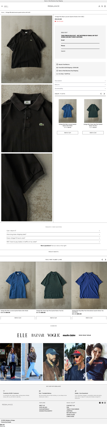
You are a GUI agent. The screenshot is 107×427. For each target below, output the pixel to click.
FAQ (68, 407)
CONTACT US (71, 405)
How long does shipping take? (16, 234)
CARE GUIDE (70, 416)
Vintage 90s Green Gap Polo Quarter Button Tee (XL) (93, 125)
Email (62, 40)
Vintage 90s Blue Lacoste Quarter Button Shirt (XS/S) (67, 125)
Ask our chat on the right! (58, 245)
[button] (102, 6)
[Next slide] (104, 93)
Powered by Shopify (6, 422)
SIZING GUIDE (71, 414)
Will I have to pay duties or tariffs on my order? (22, 242)
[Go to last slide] (101, 93)
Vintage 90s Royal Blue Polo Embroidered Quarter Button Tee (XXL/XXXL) (87, 311)
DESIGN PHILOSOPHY (45, 411)
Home (2, 12)
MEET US (42, 405)
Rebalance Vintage (10, 420)
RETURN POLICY (71, 412)
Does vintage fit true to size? (16, 238)
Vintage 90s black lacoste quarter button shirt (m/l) (18, 12)
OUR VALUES (43, 407)
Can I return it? (11, 230)
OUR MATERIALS (44, 409)
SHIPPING (69, 411)
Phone (63, 45)
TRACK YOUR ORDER (73, 409)
